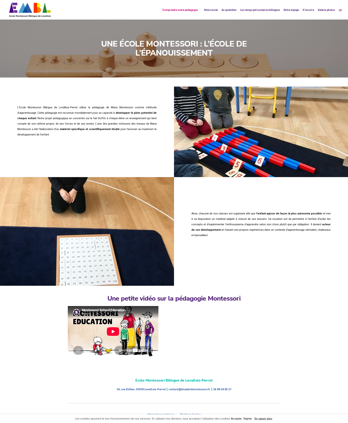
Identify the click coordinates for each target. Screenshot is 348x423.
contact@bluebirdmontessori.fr (189, 389)
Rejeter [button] (248, 418)
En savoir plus (263, 418)
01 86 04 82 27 (222, 389)
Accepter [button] (236, 418)
